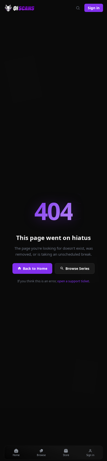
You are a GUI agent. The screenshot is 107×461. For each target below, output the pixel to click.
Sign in (94, 7)
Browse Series (77, 268)
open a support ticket (73, 281)
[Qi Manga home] (20, 8)
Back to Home (35, 268)
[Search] (77, 7)
